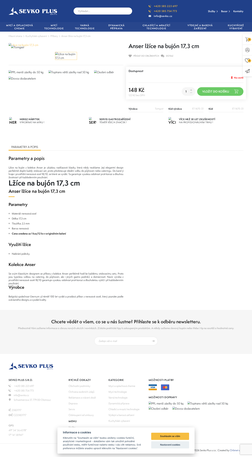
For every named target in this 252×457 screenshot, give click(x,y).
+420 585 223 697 (166, 6)
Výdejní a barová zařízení (121, 415)
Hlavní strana (15, 36)
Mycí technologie (118, 391)
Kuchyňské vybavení (36, 36)
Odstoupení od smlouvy (81, 415)
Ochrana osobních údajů (81, 391)
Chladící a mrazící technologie (124, 409)
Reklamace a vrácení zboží (82, 397)
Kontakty (238, 11)
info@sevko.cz (163, 16)
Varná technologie (118, 397)
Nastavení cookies (170, 444)
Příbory (54, 36)
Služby (211, 11)
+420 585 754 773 (165, 11)
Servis (72, 409)
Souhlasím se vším (170, 436)
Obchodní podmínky (79, 386)
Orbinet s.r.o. (236, 450)
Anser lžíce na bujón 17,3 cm (76, 36)
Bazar (224, 11)
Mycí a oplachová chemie (122, 386)
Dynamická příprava (119, 403)
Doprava (73, 403)
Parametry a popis (24, 147)
